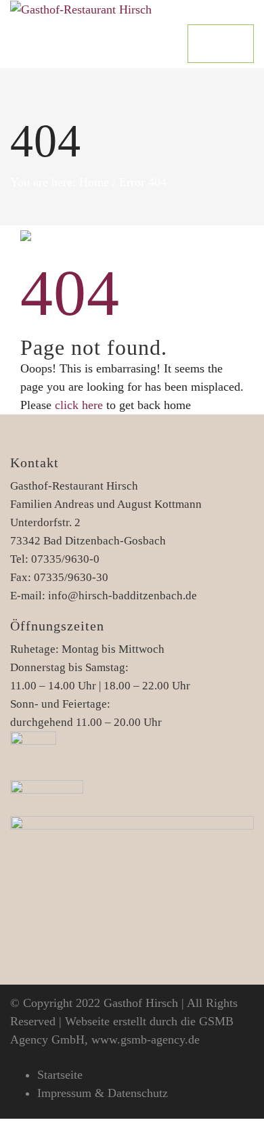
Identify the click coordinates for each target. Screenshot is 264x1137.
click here (79, 405)
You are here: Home (59, 182)
